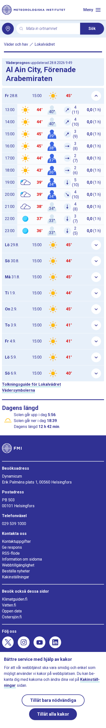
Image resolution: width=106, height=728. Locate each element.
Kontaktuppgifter (16, 541)
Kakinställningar (15, 577)
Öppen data (12, 611)
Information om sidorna (22, 559)
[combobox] (51, 28)
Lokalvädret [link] (45, 44)
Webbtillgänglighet (18, 565)
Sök (92, 28)
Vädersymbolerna (18, 390)
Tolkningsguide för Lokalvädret (31, 384)
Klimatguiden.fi (14, 599)
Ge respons (12, 547)
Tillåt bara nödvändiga (53, 700)
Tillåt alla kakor (53, 714)
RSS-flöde (11, 553)
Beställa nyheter (16, 571)
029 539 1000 (14, 523)
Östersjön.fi (12, 617)
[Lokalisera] (8, 29)
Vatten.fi (9, 605)
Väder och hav (16, 44)
